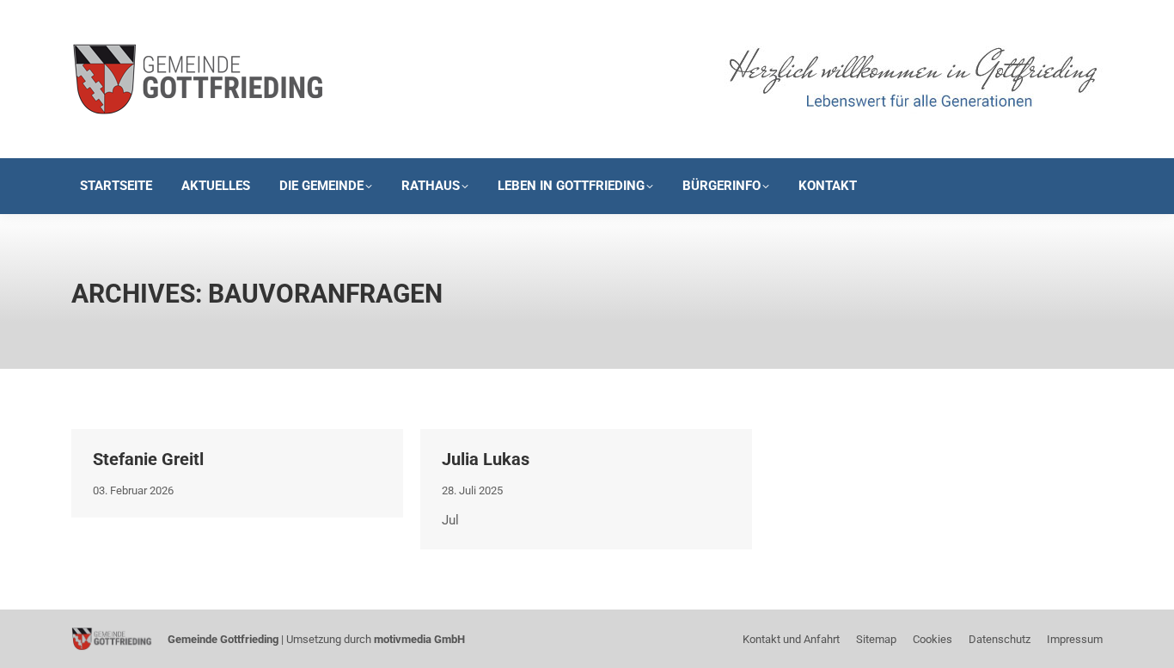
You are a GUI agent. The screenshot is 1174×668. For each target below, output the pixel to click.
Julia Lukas (485, 459)
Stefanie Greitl (148, 459)
